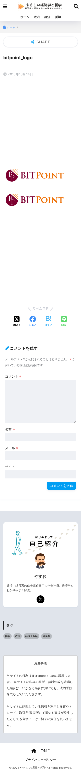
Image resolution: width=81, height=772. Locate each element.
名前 (10, 429)
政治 (37, 17)
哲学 (58, 17)
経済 (47, 17)
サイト (10, 467)
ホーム (24, 17)
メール (11, 448)
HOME (43, 750)
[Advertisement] (40, 122)
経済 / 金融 (31, 636)
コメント (13, 376)
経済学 (46, 636)
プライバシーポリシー (40, 760)
